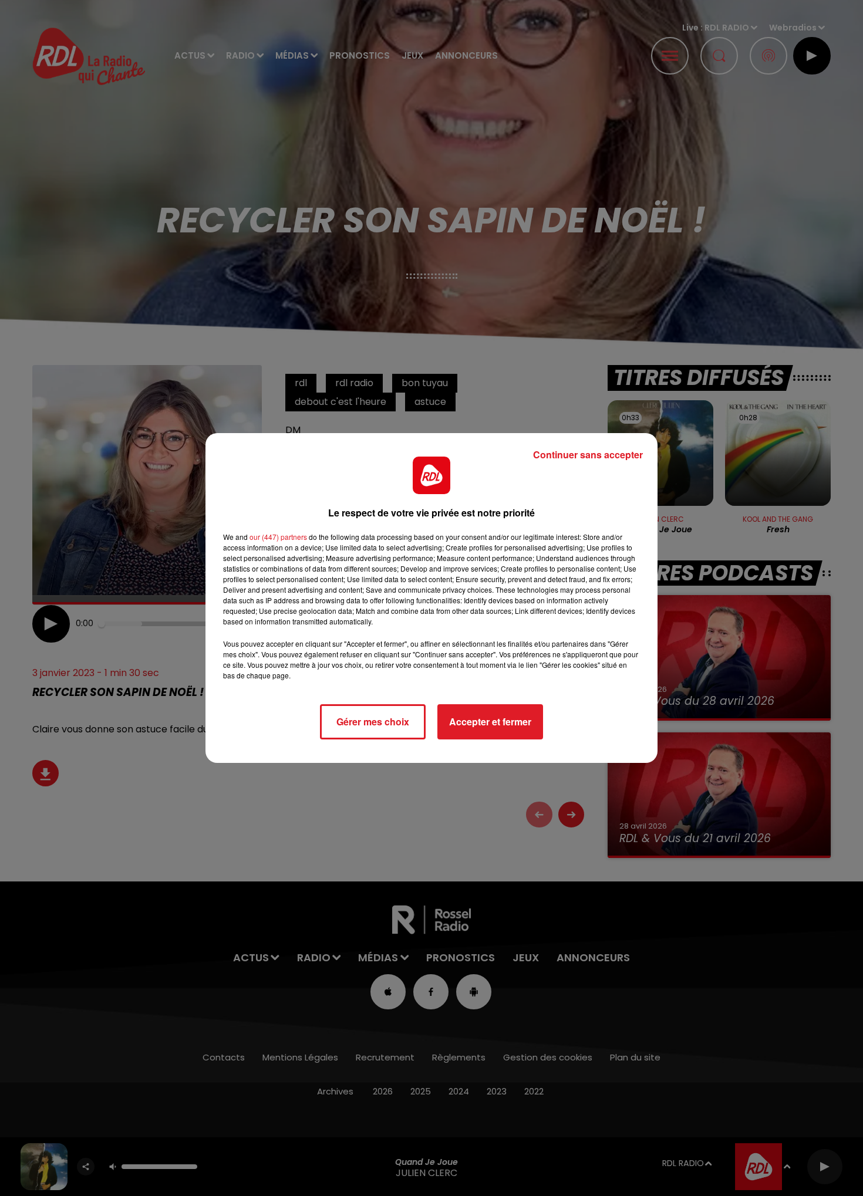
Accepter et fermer (490, 721)
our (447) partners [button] (278, 537)
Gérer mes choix (372, 721)
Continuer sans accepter (588, 454)
